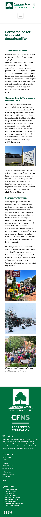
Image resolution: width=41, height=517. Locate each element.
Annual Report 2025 (11, 489)
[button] (20, 15)
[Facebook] (5, 512)
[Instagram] (10, 512)
